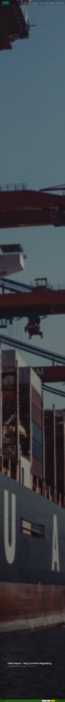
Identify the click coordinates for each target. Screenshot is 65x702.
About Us (46, 3)
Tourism (41, 3)
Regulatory (25, 666)
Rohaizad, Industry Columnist (14, 666)
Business (29, 3)
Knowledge (35, 3)
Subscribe (52, 3)
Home (25, 3)
